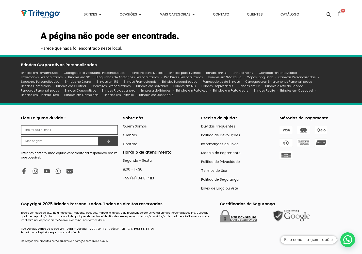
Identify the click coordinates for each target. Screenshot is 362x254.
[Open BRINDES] (100, 14)
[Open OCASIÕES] (140, 14)
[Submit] (108, 141)
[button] (347, 239)
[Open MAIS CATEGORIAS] (193, 14)
